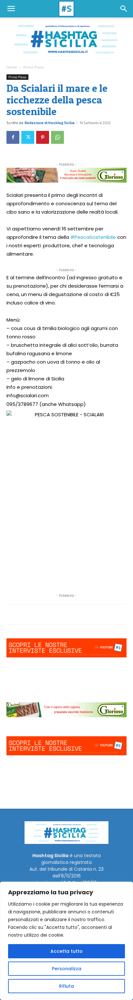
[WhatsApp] (57, 137)
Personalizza (66, 968)
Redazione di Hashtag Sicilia (50, 123)
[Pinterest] (42, 137)
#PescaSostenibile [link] (93, 237)
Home (11, 67)
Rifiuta (66, 986)
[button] (11, 8)
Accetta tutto (66, 951)
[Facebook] (12, 137)
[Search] (124, 8)
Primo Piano (33, 67)
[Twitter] (27, 137)
